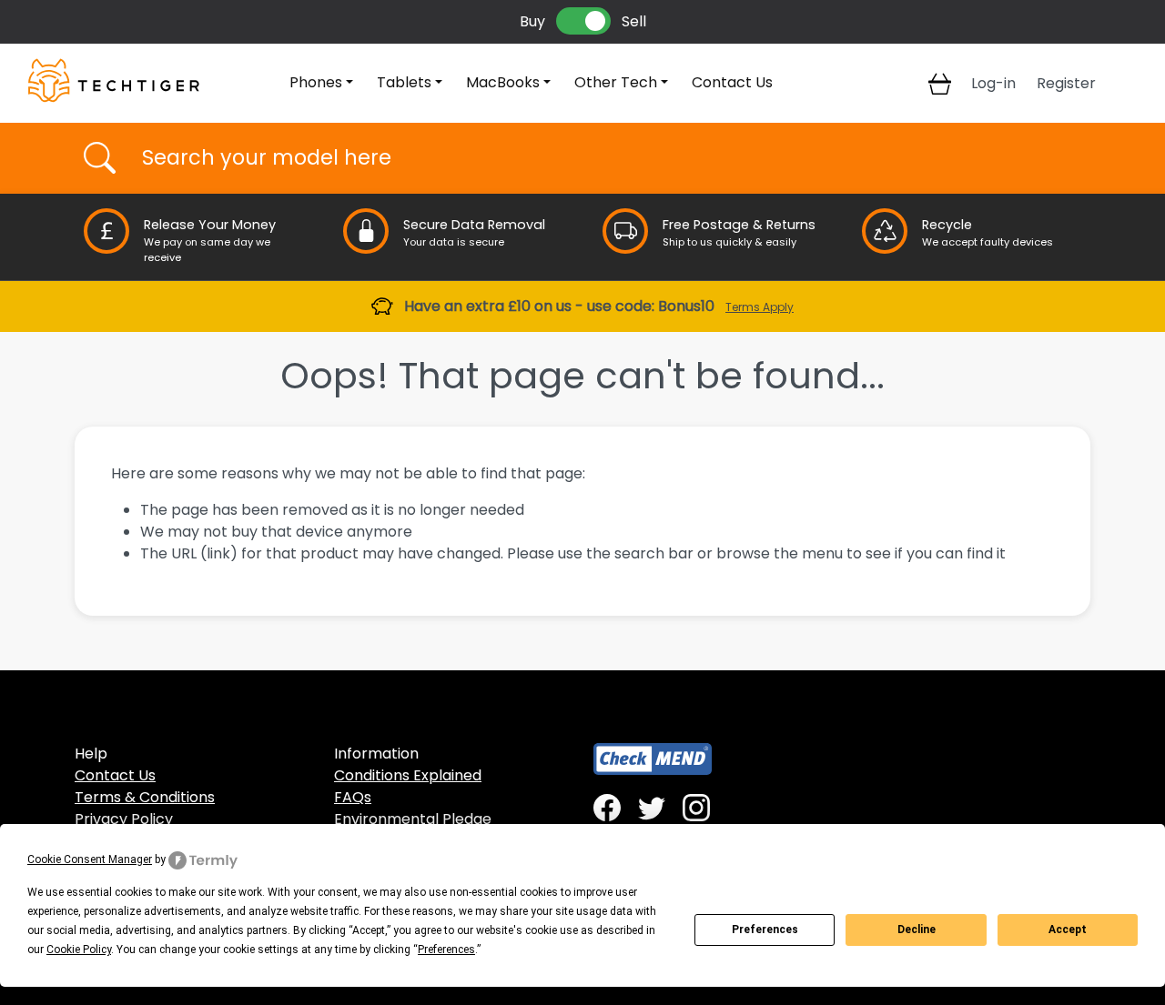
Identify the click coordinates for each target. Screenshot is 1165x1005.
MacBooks (503, 82)
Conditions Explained (407, 775)
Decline (916, 929)
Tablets (404, 82)
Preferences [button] (446, 949)
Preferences (765, 929)
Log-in (993, 83)
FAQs (352, 797)
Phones (315, 82)
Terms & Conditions (145, 797)
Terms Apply (759, 307)
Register (1066, 83)
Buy (532, 21)
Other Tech (615, 82)
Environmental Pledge (412, 819)
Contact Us (732, 82)
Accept (1067, 929)
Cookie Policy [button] (78, 949)
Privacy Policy (124, 819)
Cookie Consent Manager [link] (89, 859)
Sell (634, 21)
